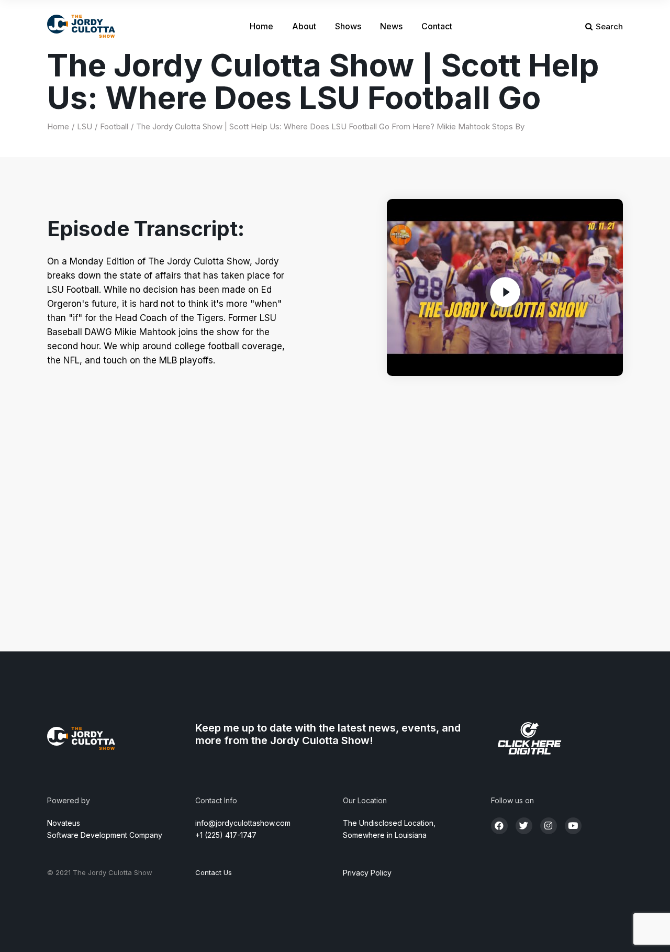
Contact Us (213, 872)
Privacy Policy (367, 872)
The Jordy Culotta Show (112, 872)
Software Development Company (104, 835)
